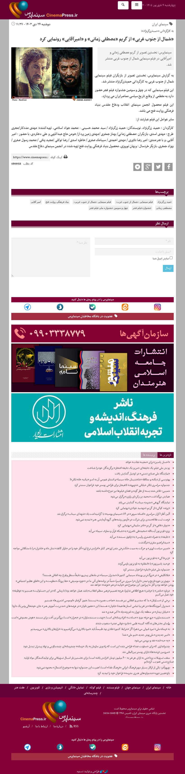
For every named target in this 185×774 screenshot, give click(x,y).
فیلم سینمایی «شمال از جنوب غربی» (92, 201)
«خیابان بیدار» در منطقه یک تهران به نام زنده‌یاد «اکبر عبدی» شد (136, 612)
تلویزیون (35, 687)
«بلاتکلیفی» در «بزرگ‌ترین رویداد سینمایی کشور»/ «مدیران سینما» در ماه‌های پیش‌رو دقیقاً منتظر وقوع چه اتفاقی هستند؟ (106, 575)
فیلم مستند (112, 687)
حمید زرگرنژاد (164, 201)
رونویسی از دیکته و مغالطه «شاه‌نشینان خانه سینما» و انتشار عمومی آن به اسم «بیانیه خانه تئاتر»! (120, 479)
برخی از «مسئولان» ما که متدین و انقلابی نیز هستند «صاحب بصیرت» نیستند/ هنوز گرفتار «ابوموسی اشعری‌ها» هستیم (107, 600)
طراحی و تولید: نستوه (88, 771)
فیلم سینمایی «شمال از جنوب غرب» (134, 201)
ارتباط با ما (41, 726)
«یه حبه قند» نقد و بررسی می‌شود (152, 640)
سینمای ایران (160, 24)
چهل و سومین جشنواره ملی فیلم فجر (108, 208)
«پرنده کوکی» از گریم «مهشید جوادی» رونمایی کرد (143, 508)
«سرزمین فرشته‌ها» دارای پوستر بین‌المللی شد (146, 652)
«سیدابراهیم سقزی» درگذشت (154, 542)
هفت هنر (19, 687)
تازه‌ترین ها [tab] (165, 455)
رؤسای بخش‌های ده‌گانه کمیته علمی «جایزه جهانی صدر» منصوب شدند (132, 623)
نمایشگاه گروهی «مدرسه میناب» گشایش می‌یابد (144, 502)
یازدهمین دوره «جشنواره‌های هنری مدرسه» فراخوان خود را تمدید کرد (133, 673)
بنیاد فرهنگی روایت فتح (57, 201)
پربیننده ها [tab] (149, 455)
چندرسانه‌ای (91, 693)
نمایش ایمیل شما (161, 258)
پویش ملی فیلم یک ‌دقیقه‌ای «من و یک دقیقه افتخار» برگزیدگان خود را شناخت (128, 468)
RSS (76, 726)
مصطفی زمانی (164, 208)
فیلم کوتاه (95, 687)
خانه (168, 687)
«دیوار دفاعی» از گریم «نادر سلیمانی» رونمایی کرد (144, 525)
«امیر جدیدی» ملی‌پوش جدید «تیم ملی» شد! (146, 635)
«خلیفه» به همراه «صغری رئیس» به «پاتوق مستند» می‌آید (140, 537)
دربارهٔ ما (58, 726)
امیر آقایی (36, 201)
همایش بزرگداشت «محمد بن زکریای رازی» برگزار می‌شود (140, 496)
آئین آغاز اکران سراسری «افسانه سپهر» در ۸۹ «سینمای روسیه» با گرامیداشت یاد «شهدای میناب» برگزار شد (113, 514)
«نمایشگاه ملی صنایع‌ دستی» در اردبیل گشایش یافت (142, 473)
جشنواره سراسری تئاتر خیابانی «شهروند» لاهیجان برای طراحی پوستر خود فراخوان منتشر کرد (122, 485)
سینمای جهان (132, 687)
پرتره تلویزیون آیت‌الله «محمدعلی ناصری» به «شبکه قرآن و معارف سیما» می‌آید (129, 531)
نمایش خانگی (76, 687)
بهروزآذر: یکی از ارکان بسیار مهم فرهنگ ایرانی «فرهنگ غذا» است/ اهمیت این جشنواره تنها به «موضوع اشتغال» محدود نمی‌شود (103, 667)
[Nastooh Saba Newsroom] (104, 771)
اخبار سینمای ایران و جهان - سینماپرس (54, 9)
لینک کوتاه (56, 157)
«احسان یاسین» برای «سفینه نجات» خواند (147, 462)
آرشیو (26, 726)
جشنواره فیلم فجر (142, 208)
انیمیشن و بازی (54, 687)
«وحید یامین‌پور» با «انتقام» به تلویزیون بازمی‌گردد (144, 563)
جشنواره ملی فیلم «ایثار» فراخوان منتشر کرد (146, 569)
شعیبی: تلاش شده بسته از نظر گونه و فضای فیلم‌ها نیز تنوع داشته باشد (133, 491)
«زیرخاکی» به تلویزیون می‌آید (154, 558)
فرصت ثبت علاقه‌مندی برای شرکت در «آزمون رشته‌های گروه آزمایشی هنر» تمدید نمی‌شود (123, 519)
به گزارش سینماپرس (161, 75)
